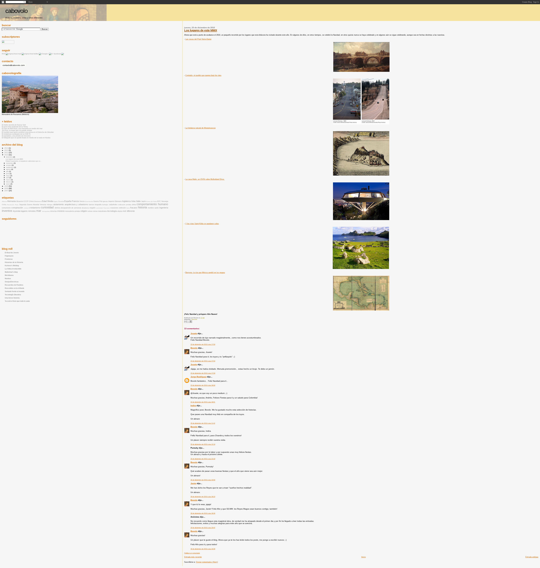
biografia (98, 205)
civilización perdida (124, 204)
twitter (36, 54)
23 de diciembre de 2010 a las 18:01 (203, 402)
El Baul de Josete (12, 253)
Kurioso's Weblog (12, 265)
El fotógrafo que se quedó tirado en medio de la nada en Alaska (26, 138)
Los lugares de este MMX (200, 30)
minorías (53, 211)
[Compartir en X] (188, 321)
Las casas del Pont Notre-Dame (198, 39)
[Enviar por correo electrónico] (185, 321)
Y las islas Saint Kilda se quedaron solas (202, 224)
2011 (6, 152)
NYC (159, 201)
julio (7, 171)
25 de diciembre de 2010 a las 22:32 (203, 459)
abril (7, 177)
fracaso (133, 208)
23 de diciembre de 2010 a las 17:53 (203, 361)
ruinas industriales (100, 211)
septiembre (10, 167)
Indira (193, 405)
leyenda (16, 211)
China (31, 201)
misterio (61, 211)
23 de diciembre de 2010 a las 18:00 (203, 385)
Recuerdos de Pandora (14, 285)
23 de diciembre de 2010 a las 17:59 (203, 373)
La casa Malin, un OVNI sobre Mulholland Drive (205, 179)
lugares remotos (28, 211)
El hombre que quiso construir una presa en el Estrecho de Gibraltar (28, 132)
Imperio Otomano (115, 201)
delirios (57, 208)
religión (84, 211)
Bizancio (19, 201)
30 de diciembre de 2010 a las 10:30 (203, 549)
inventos (7, 210)
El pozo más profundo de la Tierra (15, 127)
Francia (75, 201)
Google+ (45, 54)
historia (142, 207)
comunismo (6, 208)
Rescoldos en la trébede (14, 288)
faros (128, 208)
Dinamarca (37, 201)
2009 (6, 186)
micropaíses (46, 211)
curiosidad (47, 207)
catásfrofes (113, 205)
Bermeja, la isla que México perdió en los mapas (205, 272)
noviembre (10, 163)
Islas (133, 201)
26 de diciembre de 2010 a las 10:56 (203, 480)
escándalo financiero (103, 208)
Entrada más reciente (193, 557)
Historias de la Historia (14, 262)
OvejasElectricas (12, 282)
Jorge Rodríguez (198, 377)
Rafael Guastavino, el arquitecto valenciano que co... (23, 161)
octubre (9, 165)
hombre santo (153, 208)
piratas (77, 211)
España (67, 201)
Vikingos (50, 204)
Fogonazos (9, 256)
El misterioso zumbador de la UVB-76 (16, 134)
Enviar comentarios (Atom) (207, 562)
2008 (6, 188)
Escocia (61, 201)
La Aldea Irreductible (13, 269)
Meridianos (9, 275)
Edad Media (47, 201)
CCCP (25, 201)
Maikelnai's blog (11, 272)
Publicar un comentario (192, 553)
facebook (57, 54)
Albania (4, 201)
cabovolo (16, 11)
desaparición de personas (71, 208)
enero (8, 184)
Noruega (164, 201)
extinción (122, 208)
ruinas (90, 211)
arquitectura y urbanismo (76, 204)
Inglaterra (126, 201)
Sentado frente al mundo (14, 291)
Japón (143, 201)
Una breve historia (12, 298)
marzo (8, 180)
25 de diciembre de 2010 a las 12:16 (203, 444)
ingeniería (163, 208)
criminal (26, 208)
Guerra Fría (97, 201)
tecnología (112, 211)
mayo (8, 175)
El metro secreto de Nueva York (14, 125)
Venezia (43, 205)
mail (19, 54)
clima (134, 205)
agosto (8, 169)
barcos (91, 205)
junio (8, 173)
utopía (119, 211)
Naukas (8, 278)
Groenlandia (89, 201)
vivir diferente (128, 211)
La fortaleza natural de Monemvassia (200, 128)
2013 (6, 148)
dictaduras (85, 208)
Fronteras (9, 259)
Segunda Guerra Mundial (29, 205)
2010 (6, 155)
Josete (194, 333)
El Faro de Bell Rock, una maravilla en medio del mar (22, 128)
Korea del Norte (151, 201)
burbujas (105, 204)
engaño (92, 208)
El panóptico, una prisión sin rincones (16, 136)
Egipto (56, 201)
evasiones (114, 208)
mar (38, 210)
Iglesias (105, 201)
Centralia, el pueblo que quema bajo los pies (203, 75)
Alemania (11, 201)
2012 (6, 150)
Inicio (363, 557)
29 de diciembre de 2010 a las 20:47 (203, 528)
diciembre (9, 157)
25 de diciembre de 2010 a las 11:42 (203, 423)
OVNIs (4, 204)
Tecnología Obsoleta (13, 295)
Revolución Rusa (12, 204)
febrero (8, 182)
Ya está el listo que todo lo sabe (17, 301)
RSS (3, 54)
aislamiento (58, 204)
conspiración (17, 208)
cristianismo (34, 208)
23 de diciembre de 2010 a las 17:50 (203, 344)
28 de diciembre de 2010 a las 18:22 (203, 496)
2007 (6, 191)
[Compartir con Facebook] (190, 321)
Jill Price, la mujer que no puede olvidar (17, 130)
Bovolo (194, 348)
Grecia (82, 201)
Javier (193, 483)
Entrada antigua (531, 557)
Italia (138, 201)
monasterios (70, 211)
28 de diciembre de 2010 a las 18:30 (203, 513)
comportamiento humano (152, 204)
